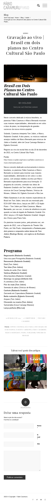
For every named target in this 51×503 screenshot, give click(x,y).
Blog (6, 14)
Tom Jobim (31, 332)
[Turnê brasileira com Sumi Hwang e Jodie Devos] (14, 358)
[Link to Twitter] (37, 500)
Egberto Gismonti (24, 329)
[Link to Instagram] (45, 500)
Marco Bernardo (12, 332)
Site (38, 444)
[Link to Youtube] (41, 500)
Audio (25, 33)
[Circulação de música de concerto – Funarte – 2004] (36, 358)
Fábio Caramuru (39, 329)
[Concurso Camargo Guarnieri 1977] (36, 384)
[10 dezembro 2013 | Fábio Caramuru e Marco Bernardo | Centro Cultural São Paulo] (36, 367)
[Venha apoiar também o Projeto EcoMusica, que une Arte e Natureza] (14, 385)
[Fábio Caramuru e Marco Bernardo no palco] (25, 73)
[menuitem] (37, 5)
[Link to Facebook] (33, 500)
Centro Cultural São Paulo (22, 327)
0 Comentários (29, 318)
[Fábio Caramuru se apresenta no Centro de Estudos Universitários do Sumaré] (36, 376)
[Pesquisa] (37, 5)
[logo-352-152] (21, 5)
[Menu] (43, 5)
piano (23, 332)
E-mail (38, 437)
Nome (39, 427)
